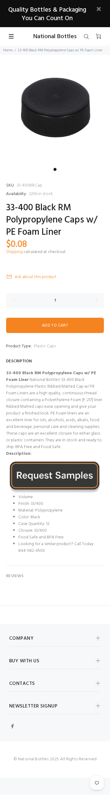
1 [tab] (55, 169)
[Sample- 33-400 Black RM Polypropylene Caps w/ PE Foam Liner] (55, 477)
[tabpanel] (55, 110)
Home (8, 50)
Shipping (14, 251)
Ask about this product (36, 276)
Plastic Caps (45, 346)
